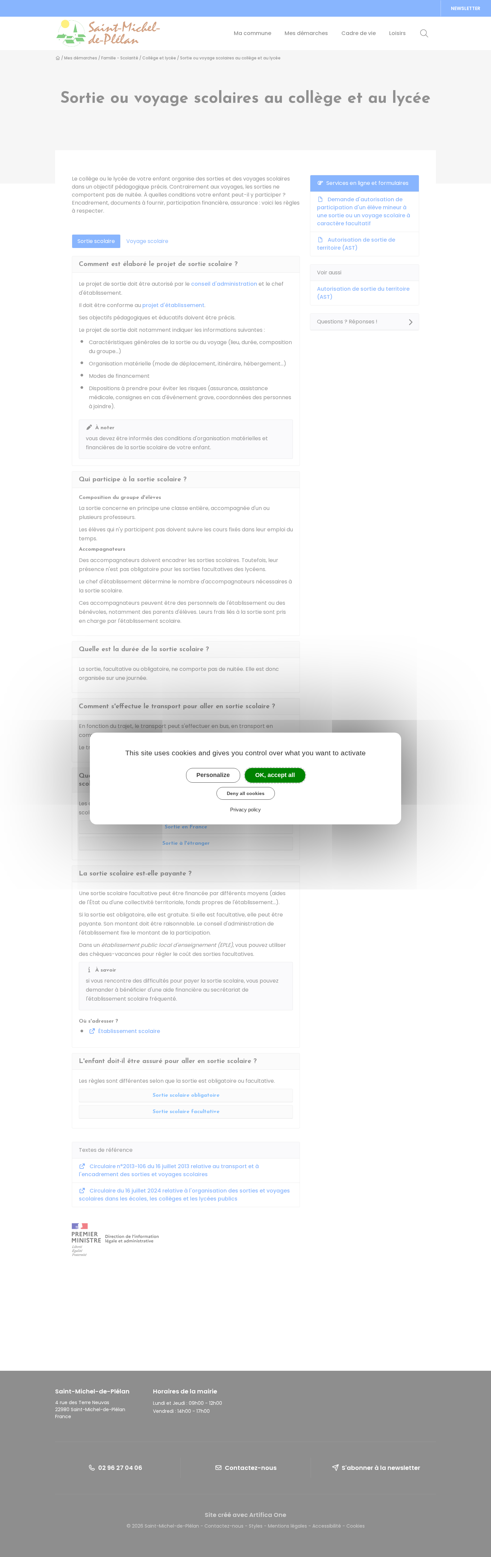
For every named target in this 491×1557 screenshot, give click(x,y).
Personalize (213, 775)
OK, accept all (275, 775)
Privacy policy (245, 809)
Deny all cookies (246, 793)
